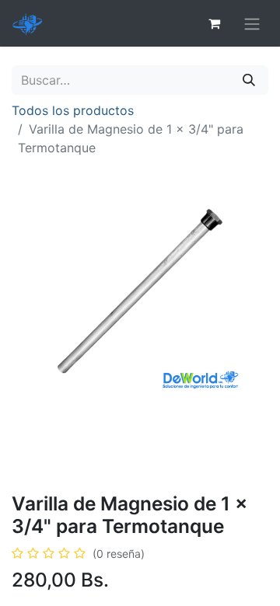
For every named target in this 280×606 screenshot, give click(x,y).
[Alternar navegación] (252, 23)
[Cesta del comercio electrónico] (213, 23)
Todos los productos (73, 110)
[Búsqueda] (248, 80)
